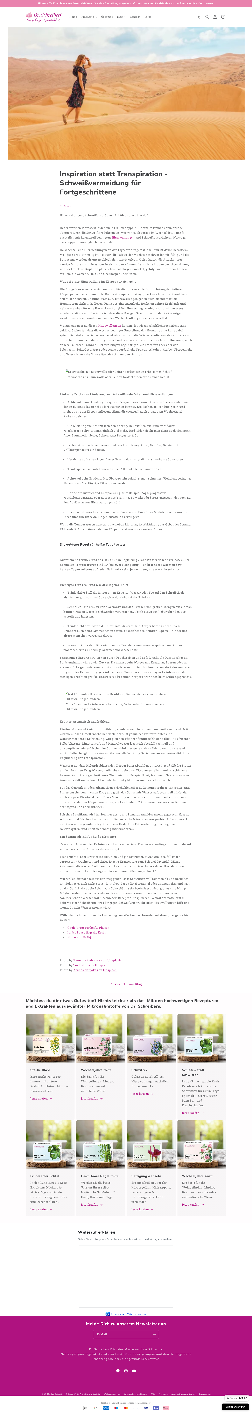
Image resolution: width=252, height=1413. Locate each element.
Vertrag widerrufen (235, 1407)
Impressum (205, 1394)
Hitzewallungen (123, 237)
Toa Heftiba (81, 965)
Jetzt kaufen (39, 1098)
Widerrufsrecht (112, 1394)
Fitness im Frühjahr (81, 937)
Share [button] (67, 206)
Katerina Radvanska (87, 960)
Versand (163, 1394)
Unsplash (114, 960)
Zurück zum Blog (128, 984)
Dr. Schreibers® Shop (61, 1394)
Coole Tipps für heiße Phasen (88, 927)
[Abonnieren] (155, 1334)
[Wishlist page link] (199, 16)
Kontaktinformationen (183, 1394)
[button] (89, 17)
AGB (153, 1394)
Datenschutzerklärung (135, 1394)
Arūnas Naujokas (85, 970)
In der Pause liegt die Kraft (86, 932)
